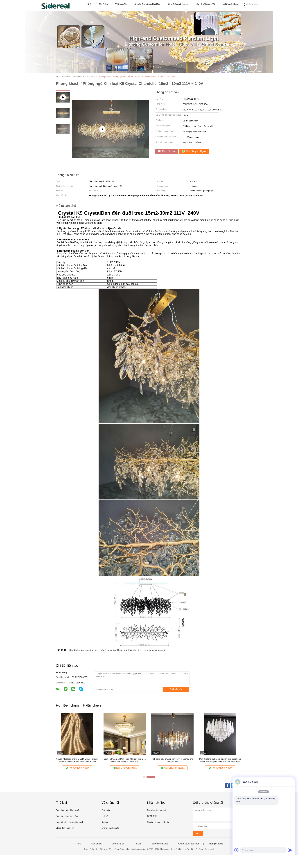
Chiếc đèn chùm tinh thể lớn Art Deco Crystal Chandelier (172, 760)
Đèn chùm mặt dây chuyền (68, 810)
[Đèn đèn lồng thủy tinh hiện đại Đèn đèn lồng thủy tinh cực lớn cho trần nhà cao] (220, 734)
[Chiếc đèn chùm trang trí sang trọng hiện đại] (77, 734)
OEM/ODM (152, 816)
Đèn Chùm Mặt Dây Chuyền (83, 650)
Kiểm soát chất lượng (178, 4)
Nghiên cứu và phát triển (158, 822)
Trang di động (216, 844)
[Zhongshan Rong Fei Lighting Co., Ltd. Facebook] (227, 785)
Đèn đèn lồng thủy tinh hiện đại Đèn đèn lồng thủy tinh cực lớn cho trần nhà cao (220, 760)
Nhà (89, 4)
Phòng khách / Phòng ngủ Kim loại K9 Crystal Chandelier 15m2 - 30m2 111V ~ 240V (137, 76)
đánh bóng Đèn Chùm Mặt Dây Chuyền (120, 650)
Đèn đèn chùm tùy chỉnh (67, 816)
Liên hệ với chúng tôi (205, 4)
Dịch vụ (105, 822)
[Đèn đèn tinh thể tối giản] (125, 734)
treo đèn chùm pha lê (154, 650)
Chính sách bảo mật (188, 844)
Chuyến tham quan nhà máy (147, 4)
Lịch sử (105, 816)
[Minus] (290, 782)
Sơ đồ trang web (159, 844)
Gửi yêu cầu (176, 689)
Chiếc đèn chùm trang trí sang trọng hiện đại (77, 759)
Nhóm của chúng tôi (111, 828)
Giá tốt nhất (168, 151)
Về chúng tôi (121, 4)
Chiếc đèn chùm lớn (65, 828)
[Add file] (236, 850)
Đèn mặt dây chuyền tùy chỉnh (69, 822)
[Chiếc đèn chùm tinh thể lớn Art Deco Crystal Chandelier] (172, 734)
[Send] (290, 850)
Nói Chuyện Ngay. (230, 4)
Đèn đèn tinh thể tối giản (125, 759)
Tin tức (137, 844)
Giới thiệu (106, 810)
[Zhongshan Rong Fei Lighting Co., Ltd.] (55, 5)
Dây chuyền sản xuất (156, 810)
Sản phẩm (103, 4)
